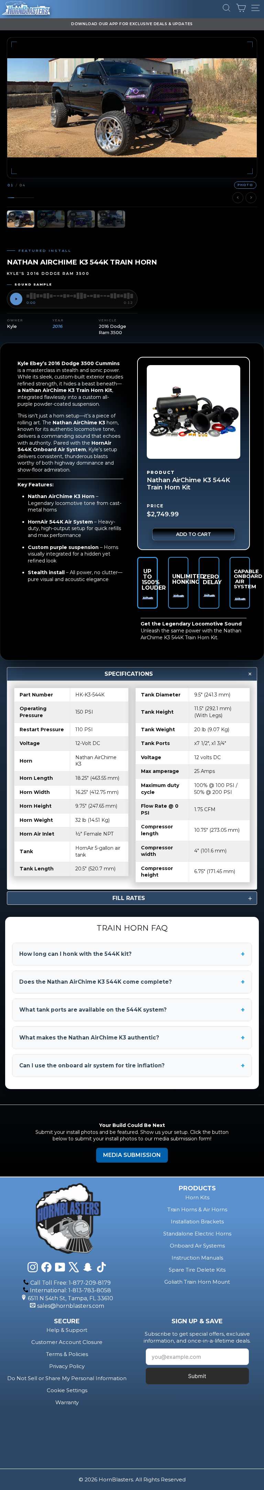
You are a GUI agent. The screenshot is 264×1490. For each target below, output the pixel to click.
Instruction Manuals (197, 1257)
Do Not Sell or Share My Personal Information (66, 1378)
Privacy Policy (67, 1366)
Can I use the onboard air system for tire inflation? (132, 1066)
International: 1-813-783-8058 (70, 1290)
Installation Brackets (197, 1221)
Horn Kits (197, 1197)
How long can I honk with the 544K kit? (132, 954)
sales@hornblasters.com (70, 1306)
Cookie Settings (67, 1390)
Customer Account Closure (66, 1342)
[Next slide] (250, 197)
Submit (197, 1376)
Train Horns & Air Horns (197, 1209)
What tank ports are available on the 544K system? (132, 1010)
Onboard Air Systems (197, 1245)
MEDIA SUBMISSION (132, 1155)
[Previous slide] (237, 197)
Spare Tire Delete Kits (197, 1269)
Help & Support (66, 1330)
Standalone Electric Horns (197, 1233)
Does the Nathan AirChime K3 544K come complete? (132, 982)
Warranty (67, 1402)
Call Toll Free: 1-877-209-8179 (70, 1283)
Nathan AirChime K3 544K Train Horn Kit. (191, 634)
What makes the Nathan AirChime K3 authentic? (132, 1038)
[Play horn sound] (16, 299)
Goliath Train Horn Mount (197, 1282)
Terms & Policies (67, 1354)
